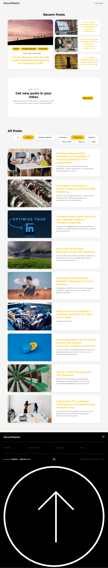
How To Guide (66, 142)
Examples (7, 447)
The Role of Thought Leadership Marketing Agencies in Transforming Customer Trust (89, 43)
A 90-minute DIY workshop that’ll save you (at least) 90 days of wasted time (76, 404)
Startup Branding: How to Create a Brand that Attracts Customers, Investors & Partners (76, 342)
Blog (82, 447)
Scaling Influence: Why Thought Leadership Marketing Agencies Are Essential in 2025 (30, 60)
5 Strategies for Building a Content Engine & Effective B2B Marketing (75, 188)
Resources (77, 137)
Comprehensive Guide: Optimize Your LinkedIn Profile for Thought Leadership (76, 219)
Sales (94, 142)
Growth (16, 49)
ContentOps (43, 49)
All (18, 137)
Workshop (92, 137)
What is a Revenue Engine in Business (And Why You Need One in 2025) (74, 314)
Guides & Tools (34, 447)
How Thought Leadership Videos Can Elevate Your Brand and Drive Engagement (89, 26)
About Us (82, 142)
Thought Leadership (28, 49)
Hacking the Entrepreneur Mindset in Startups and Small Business (74, 281)
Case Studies (99, 3)
